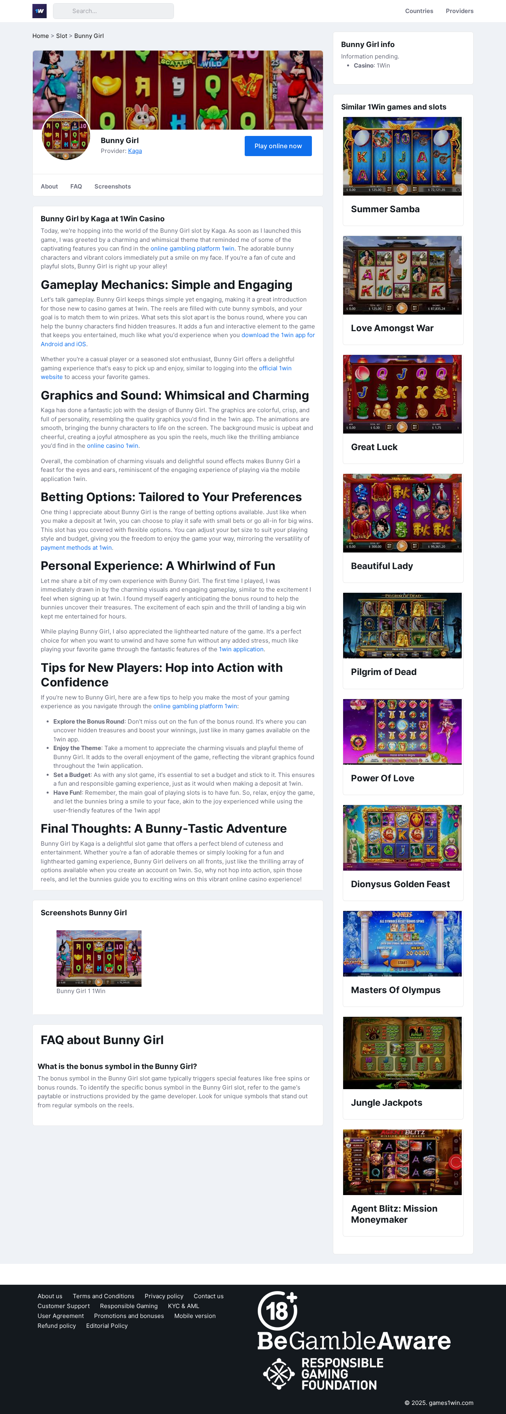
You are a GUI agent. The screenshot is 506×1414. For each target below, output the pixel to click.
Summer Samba (385, 209)
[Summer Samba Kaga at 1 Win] (403, 156)
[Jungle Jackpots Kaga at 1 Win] (403, 1053)
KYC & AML (183, 1306)
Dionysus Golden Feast (400, 884)
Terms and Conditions (103, 1296)
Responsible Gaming (129, 1306)
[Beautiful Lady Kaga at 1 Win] (403, 513)
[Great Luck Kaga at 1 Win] (403, 394)
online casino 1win (112, 445)
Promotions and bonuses (129, 1316)
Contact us (209, 1296)
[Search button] (62, 11)
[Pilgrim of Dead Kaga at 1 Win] (403, 625)
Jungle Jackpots (387, 1102)
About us (50, 1296)
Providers (460, 11)
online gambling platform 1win (192, 248)
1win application (241, 649)
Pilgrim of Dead (384, 671)
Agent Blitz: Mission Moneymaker (394, 1214)
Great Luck (374, 446)
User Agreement (61, 1316)
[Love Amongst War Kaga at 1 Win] (403, 275)
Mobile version (195, 1316)
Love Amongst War (392, 327)
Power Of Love (382, 778)
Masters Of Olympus (396, 989)
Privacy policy (164, 1296)
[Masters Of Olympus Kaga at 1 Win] (403, 944)
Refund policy (57, 1325)
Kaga (135, 151)
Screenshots (112, 186)
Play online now (278, 146)
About (49, 186)
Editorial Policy (107, 1325)
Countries (419, 11)
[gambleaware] (354, 1340)
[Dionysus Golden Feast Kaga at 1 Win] (403, 838)
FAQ (76, 186)
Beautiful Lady (382, 565)
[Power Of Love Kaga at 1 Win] (403, 732)
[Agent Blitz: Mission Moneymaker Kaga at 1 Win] (403, 1162)
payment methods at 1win (76, 547)
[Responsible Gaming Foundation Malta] (325, 1374)
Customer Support (64, 1306)
